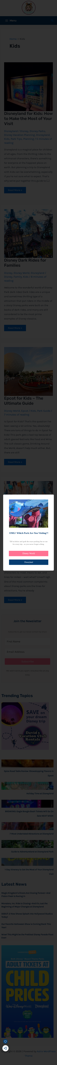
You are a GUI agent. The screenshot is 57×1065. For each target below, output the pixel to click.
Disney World (28, 553)
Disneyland (28, 562)
